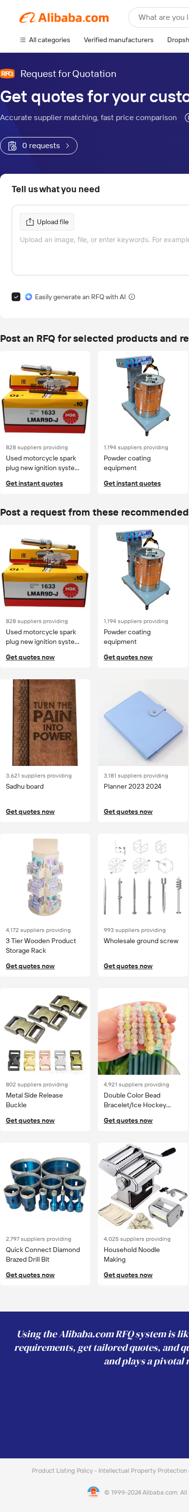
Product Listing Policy (63, 1470)
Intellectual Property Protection (143, 1470)
